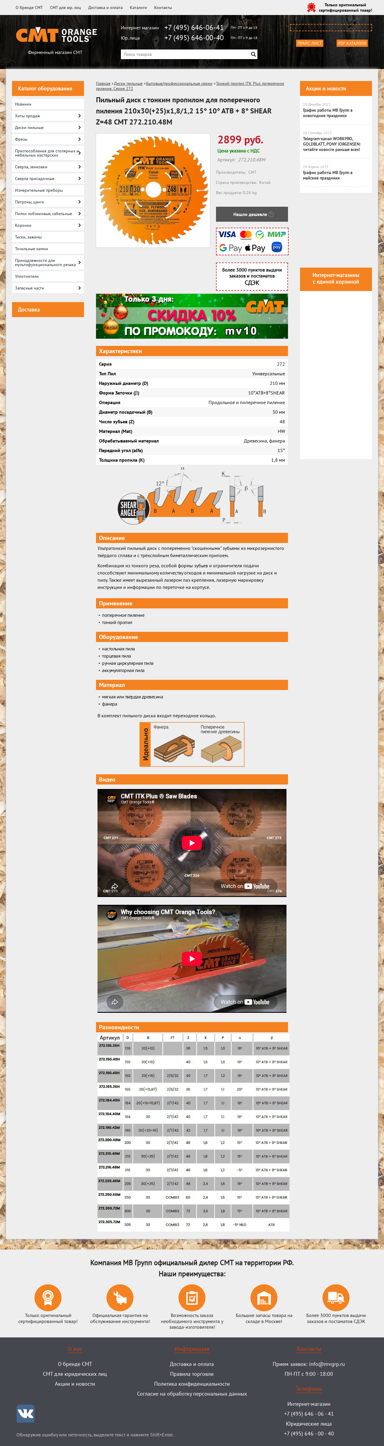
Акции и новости (326, 88)
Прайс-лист (310, 43)
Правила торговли (192, 1373)
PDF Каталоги (352, 43)
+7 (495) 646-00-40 (194, 37)
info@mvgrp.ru (327, 1363)
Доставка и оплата (105, 7)
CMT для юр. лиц (65, 7)
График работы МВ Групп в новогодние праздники (327, 112)
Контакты (163, 7)
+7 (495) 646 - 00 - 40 (309, 1433)
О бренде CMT (29, 7)
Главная (103, 83)
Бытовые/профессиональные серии (179, 83)
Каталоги (138, 7)
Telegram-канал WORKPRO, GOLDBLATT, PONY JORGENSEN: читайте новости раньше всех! (331, 144)
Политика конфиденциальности (192, 1383)
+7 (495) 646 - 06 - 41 (309, 1413)
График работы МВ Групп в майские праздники (327, 175)
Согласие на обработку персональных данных (192, 1393)
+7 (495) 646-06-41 (194, 27)
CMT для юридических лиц (75, 1373)
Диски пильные (128, 83)
